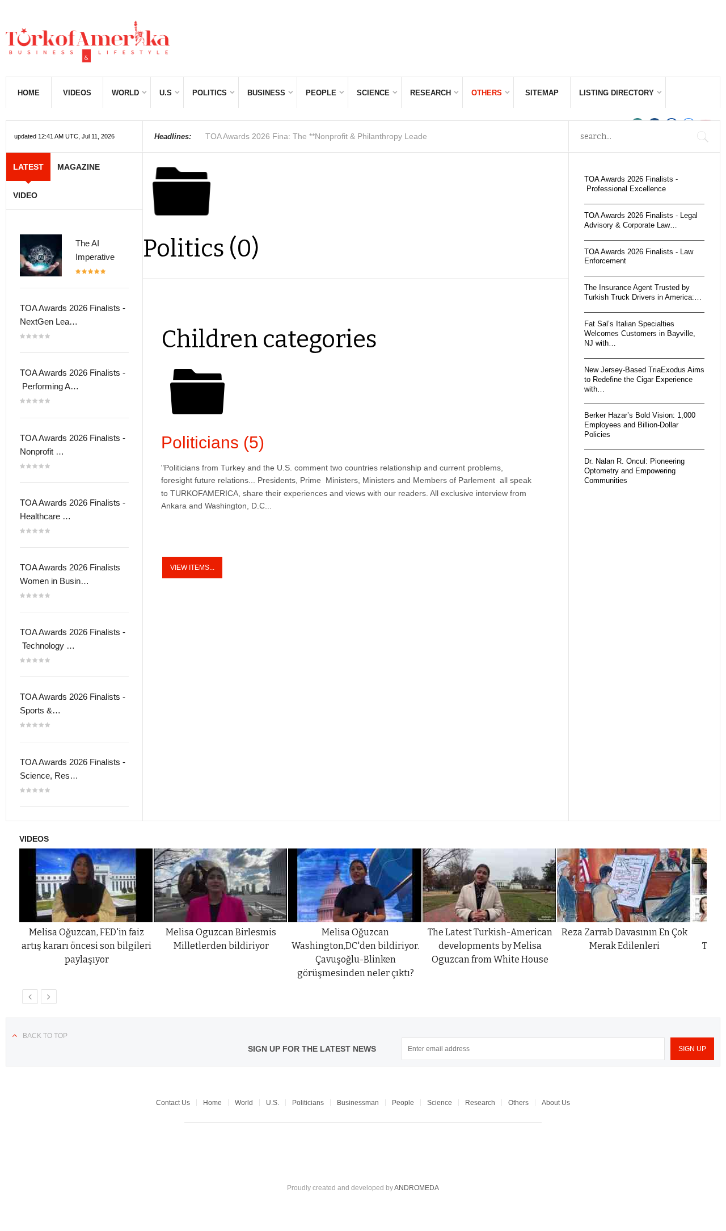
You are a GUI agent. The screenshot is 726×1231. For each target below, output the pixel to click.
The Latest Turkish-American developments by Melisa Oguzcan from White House (490, 946)
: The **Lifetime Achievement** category (320, 136)
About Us (556, 1103)
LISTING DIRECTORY (616, 93)
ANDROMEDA (416, 1188)
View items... (192, 568)
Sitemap (542, 93)
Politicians (212, 442)
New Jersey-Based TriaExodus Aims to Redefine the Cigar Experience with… (644, 379)
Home (29, 93)
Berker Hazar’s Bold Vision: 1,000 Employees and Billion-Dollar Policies (639, 425)
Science (373, 93)
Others (486, 93)
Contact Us (173, 1103)
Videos (77, 93)
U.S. (272, 1103)
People (321, 93)
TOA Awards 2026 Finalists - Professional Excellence (631, 184)
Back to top (45, 1036)
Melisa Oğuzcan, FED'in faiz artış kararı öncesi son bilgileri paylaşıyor (86, 946)
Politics (209, 93)
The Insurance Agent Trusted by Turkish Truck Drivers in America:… (643, 292)
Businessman (358, 1103)
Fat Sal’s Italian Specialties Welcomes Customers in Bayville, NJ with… (639, 333)
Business (266, 93)
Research (430, 93)
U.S (165, 93)
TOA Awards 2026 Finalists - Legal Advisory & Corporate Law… (641, 220)
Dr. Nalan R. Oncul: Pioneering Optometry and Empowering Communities (634, 471)
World (125, 93)
